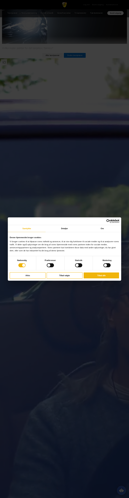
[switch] (50, 265)
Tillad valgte (64, 275)
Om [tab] (102, 228)
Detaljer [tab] (64, 228)
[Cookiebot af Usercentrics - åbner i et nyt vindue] (108, 221)
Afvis (27, 275)
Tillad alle (101, 275)
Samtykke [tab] (26, 228)
